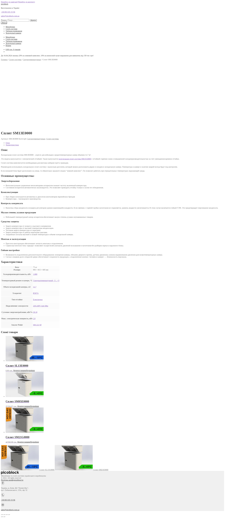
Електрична (38, 300)
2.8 (34, 319)
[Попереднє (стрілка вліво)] (2, 516)
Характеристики (12, 145)
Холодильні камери (13, 33)
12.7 (34, 287)
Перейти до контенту (26, 2)
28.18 (35, 312)
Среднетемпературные (32, 60)
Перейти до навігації (9, 2)
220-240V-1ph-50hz (40, 306)
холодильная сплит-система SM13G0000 (75, 159)
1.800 (35, 274)
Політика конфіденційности (12, 480)
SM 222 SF (37, 325)
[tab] (115, 143)
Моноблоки (10, 27)
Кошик (8, 46)
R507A (36, 293)
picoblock (4, 4)
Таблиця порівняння (14, 31)
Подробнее (30, 371)
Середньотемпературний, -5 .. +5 (46, 281)
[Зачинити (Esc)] (2, 514)
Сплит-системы (15, 60)
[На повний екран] (7, 514)
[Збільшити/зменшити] (9, 514)
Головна (4, 60)
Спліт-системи (11, 29)
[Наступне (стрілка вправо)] (4, 516)
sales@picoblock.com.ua (10, 16)
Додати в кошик (19, 371)
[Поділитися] (4, 514)
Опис (8, 143)
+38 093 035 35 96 (8, 12)
